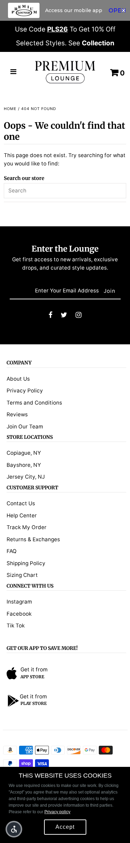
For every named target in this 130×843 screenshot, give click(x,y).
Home (10, 108)
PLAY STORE (33, 703)
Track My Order (26, 527)
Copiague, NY (24, 453)
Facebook (19, 613)
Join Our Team (25, 426)
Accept (65, 827)
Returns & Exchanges (33, 539)
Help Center (22, 515)
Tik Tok (16, 625)
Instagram (19, 601)
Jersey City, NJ (26, 476)
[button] (14, 829)
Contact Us (21, 503)
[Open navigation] (13, 72)
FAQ (12, 551)
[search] (65, 190)
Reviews (17, 414)
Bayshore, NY (24, 465)
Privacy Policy (25, 390)
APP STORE (32, 676)
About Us (18, 378)
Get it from (33, 669)
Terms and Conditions (34, 402)
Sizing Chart (22, 575)
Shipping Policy (26, 563)
